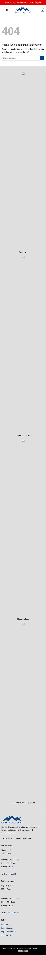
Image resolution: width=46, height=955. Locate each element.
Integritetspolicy (7, 928)
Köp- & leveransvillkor (9, 932)
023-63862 (12, 874)
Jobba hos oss (7, 935)
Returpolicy (5, 924)
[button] (3, 10)
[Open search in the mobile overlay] (7, 10)
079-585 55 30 (13, 913)
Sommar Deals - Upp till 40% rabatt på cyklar (23, 2)
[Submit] (42, 58)
